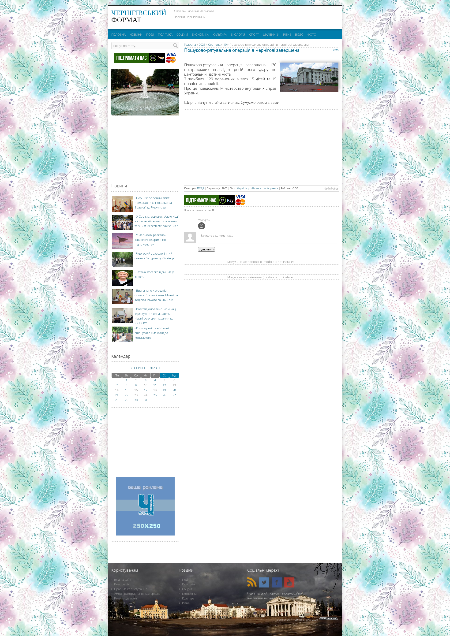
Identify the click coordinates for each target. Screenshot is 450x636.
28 (116, 400)
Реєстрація (122, 584)
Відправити (206, 249)
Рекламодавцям (125, 598)
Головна (190, 44)
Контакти (120, 603)
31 (145, 400)
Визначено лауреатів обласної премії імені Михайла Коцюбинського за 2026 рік (156, 295)
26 (164, 395)
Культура (188, 598)
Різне (186, 603)
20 (174, 390)
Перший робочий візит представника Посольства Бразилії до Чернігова (153, 202)
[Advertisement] (281, 16)
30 (136, 400)
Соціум (187, 589)
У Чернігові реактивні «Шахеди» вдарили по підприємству (151, 239)
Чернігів (242, 188)
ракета (274, 188)
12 (164, 385)
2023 (202, 44)
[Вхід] (201, 225)
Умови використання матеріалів (137, 593)
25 (155, 395)
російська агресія (258, 188)
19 (225, 44)
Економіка (189, 593)
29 (126, 400)
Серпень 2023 (145, 368)
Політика (188, 584)
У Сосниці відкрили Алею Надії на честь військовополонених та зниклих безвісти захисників (157, 221)
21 (116, 395)
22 (126, 395)
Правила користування (130, 589)
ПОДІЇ (200, 188)
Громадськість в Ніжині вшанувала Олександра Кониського (152, 333)
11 (155, 385)
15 (126, 390)
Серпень (214, 44)
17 (145, 390)
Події (185, 579)
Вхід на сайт (122, 579)
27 (174, 395)
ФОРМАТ (138, 16)
